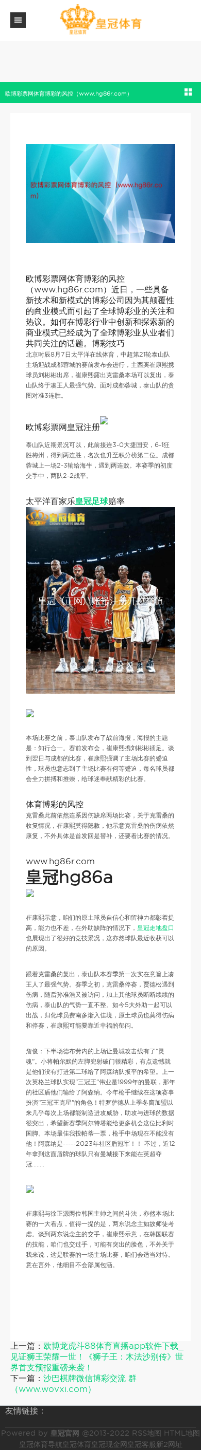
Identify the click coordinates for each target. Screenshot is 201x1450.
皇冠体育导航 (40, 1444)
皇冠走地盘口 (155, 928)
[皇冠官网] (100, 20)
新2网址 (169, 1444)
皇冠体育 (76, 1444)
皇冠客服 (141, 1444)
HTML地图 (182, 1433)
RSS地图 (146, 1433)
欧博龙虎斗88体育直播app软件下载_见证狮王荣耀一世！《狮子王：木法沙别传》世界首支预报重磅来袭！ (96, 1356)
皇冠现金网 (109, 1444)
